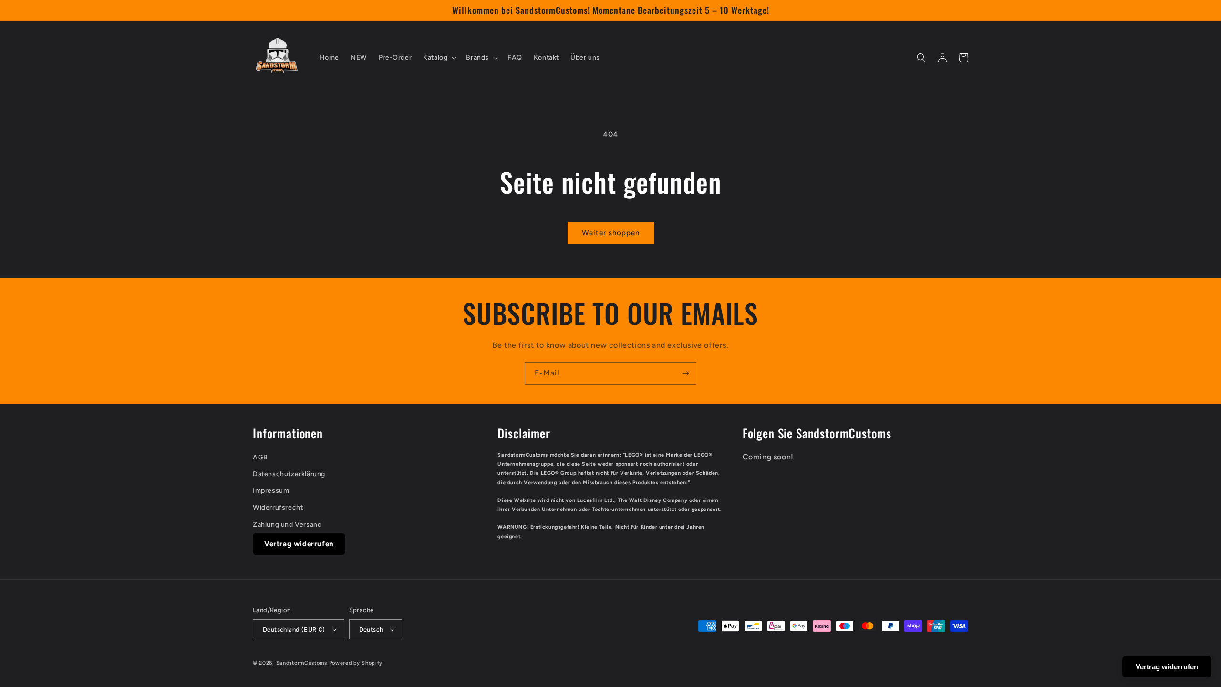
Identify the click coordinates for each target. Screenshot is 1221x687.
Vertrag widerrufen (299, 544)
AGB (260, 457)
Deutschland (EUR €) (294, 629)
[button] (438, 58)
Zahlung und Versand (287, 524)
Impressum (271, 491)
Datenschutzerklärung (289, 474)
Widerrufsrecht (278, 507)
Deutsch (371, 629)
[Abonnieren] (685, 373)
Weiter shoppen (611, 233)
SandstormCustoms (301, 663)
